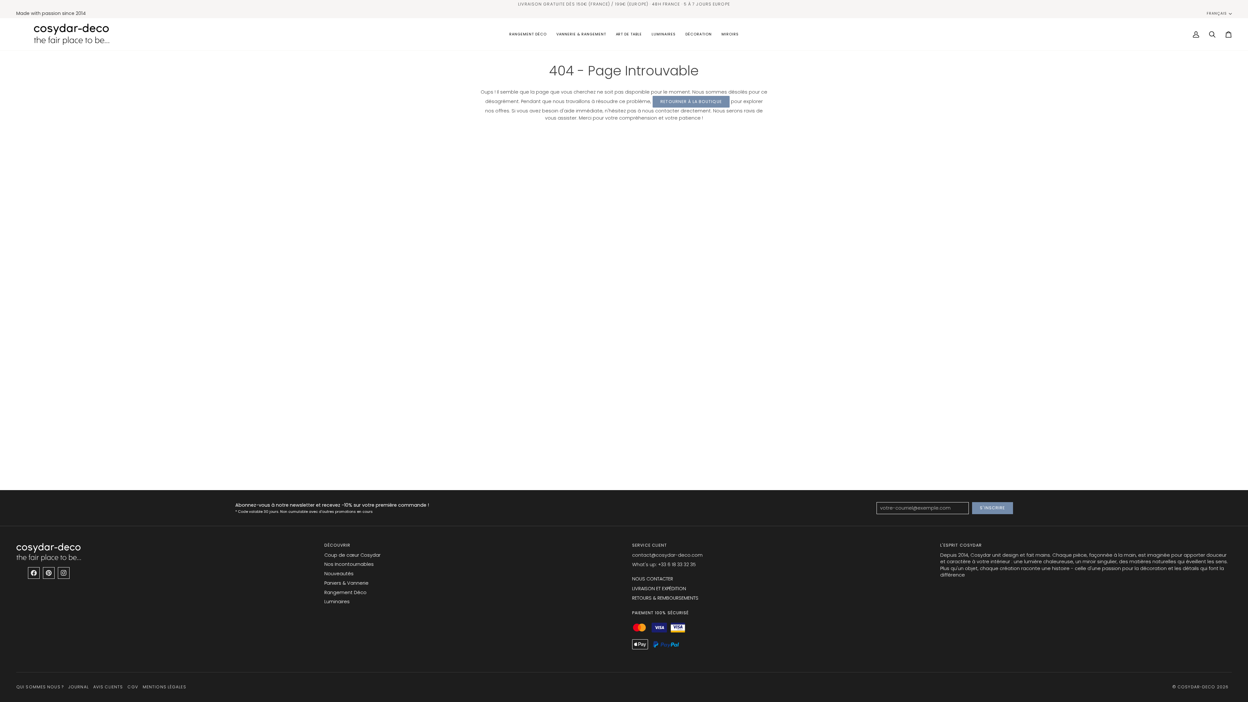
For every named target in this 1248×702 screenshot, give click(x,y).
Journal (78, 687)
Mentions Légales (164, 687)
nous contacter (660, 111)
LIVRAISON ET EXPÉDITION (659, 588)
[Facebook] (34, 573)
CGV (132, 687)
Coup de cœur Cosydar (352, 555)
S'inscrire (992, 508)
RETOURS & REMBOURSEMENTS (665, 598)
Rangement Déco (345, 592)
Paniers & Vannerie (346, 583)
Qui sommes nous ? (40, 687)
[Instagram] (64, 573)
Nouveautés (339, 573)
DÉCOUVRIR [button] (337, 545)
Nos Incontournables (349, 564)
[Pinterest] (49, 573)
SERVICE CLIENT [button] (649, 545)
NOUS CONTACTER (652, 579)
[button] (528, 34)
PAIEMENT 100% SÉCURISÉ (660, 613)
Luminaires (337, 601)
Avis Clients (108, 687)
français (1217, 13)
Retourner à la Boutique (691, 101)
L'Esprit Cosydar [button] (961, 545)
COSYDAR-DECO (1196, 687)
